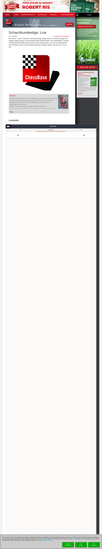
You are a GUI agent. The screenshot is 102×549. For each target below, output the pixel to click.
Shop (7, 14)
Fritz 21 (13, 96)
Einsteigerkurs (67, 14)
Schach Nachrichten (27, 24)
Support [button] (53, 14)
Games (81, 129)
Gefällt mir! (57, 36)
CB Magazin (42, 14)
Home (16, 14)
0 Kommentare (65, 36)
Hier (74, 538)
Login (89, 15)
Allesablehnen (81, 544)
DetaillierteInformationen (68, 544)
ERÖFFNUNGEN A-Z (28, 14)
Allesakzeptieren (94, 544)
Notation (50, 129)
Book (20, 129)
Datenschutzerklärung (47, 540)
